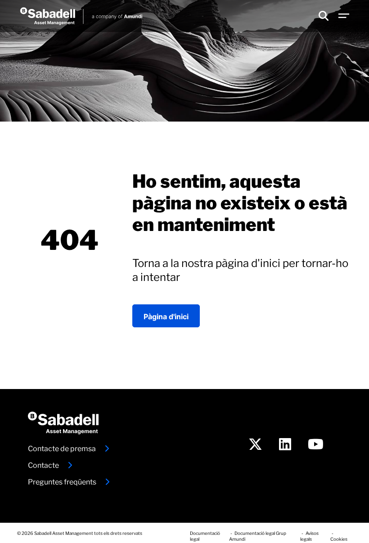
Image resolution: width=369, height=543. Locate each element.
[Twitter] (255, 446)
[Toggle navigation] (343, 16)
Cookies (338, 538)
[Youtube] (316, 446)
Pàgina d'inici (166, 315)
